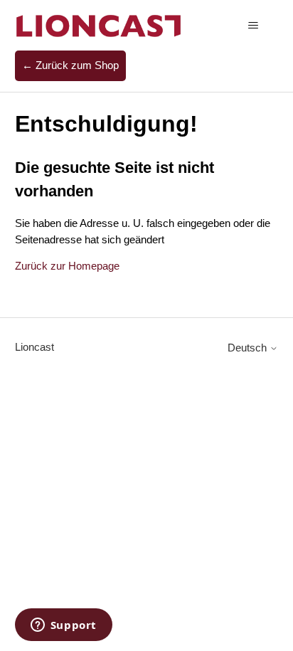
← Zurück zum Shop (70, 65)
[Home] (99, 25)
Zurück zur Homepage (67, 266)
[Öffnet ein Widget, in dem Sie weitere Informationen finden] (63, 626)
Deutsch (249, 348)
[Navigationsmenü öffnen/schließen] (253, 25)
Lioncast (34, 347)
